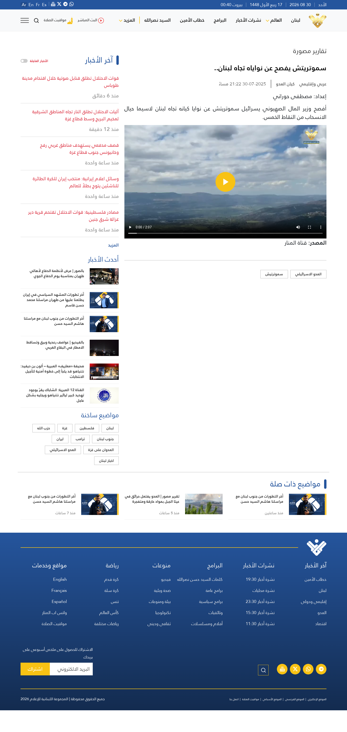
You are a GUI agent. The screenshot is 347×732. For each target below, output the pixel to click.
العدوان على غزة (101, 449)
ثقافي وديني (159, 623)
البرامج (220, 20)
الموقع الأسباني (272, 699)
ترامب (80, 438)
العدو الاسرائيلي (308, 274)
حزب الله (43, 428)
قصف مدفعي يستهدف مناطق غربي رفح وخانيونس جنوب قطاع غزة (79, 149)
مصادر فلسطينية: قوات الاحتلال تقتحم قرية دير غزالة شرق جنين (73, 216)
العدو (321, 612)
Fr (38, 4)
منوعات (162, 565)
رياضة (112, 565)
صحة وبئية (162, 590)
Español (59, 601)
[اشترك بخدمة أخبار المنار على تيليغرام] (321, 669)
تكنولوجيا (163, 612)
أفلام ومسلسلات (207, 623)
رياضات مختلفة (106, 623)
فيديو (166, 579)
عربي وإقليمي (312, 84)
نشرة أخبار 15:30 (260, 612)
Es (44, 4)
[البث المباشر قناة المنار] (282, 669)
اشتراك (35, 668)
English (60, 579)
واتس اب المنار (54, 612)
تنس (115, 601)
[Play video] (225, 182)
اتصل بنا (234, 699)
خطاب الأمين (192, 20)
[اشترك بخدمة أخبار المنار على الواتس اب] (308, 669)
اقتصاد (320, 623)
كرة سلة (112, 590)
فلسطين (87, 428)
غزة (65, 428)
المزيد (129, 20)
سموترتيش (274, 274)
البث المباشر (87, 20)
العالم (276, 20)
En (31, 4)
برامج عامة (214, 590)
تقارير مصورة (309, 51)
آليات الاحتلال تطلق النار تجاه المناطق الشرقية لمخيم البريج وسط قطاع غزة (75, 115)
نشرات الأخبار (248, 20)
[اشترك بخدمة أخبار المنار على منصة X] (295, 669)
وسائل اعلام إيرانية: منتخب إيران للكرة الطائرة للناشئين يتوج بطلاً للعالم (76, 182)
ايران (60, 438)
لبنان (295, 20)
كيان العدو (285, 84)
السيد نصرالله (157, 20)
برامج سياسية (211, 601)
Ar (24, 4)
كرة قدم (111, 579)
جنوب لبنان (105, 438)
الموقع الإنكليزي (317, 699)
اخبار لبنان (106, 460)
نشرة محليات (264, 590)
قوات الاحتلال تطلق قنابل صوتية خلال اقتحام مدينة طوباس (70, 82)
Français (59, 590)
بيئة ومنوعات (160, 601)
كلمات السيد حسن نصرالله (200, 579)
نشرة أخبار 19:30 (260, 579)
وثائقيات (216, 612)
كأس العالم (109, 612)
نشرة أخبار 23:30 (260, 601)
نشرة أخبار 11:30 (260, 623)
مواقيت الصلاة (55, 20)
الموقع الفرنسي (294, 699)
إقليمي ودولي (313, 601)
